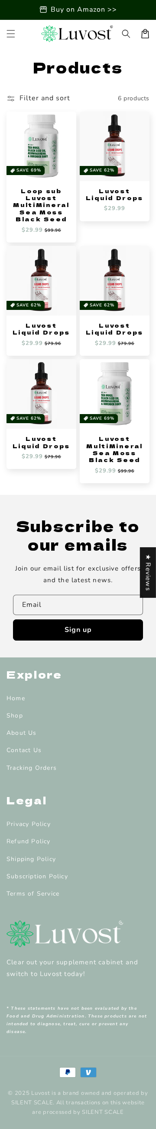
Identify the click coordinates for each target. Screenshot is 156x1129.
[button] (10, 33)
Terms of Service (32, 894)
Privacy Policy (28, 824)
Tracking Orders (31, 768)
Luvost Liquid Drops (114, 195)
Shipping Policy (31, 859)
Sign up (78, 630)
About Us (21, 733)
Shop (14, 715)
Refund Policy (28, 841)
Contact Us (24, 750)
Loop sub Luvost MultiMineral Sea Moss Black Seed (41, 205)
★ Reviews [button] (148, 572)
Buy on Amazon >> (84, 9)
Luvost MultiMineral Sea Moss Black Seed (114, 449)
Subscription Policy (37, 876)
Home (15, 698)
